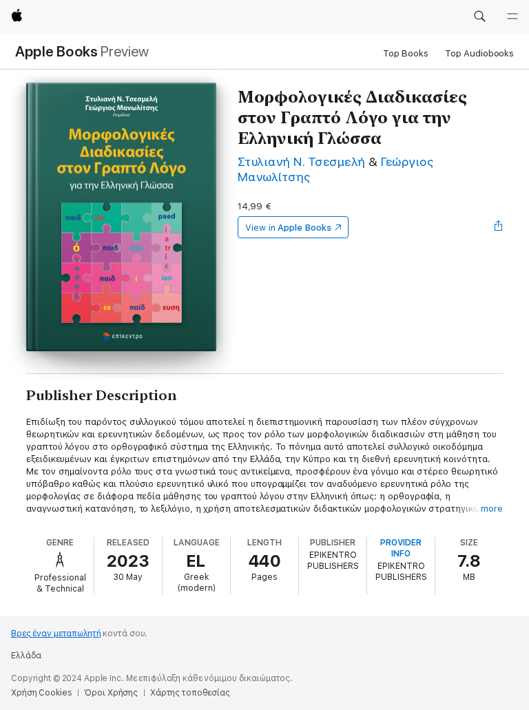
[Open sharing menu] (498, 227)
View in (288, 227)
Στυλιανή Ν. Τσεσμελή (302, 161)
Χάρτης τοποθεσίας (190, 693)
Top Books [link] (405, 53)
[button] (479, 16)
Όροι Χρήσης (111, 693)
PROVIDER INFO (401, 548)
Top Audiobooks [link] (479, 53)
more (492, 508)
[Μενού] (512, 16)
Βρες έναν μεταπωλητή (56, 633)
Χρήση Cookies (41, 693)
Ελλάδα (26, 655)
